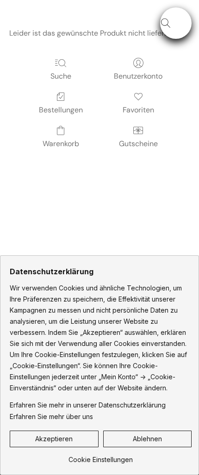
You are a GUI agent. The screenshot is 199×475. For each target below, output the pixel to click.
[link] (101, 456)
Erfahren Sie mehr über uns (51, 416)
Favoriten (138, 110)
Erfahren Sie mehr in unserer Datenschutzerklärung (88, 405)
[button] (176, 23)
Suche (60, 76)
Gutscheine (138, 143)
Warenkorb (61, 143)
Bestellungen (61, 110)
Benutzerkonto (138, 76)
